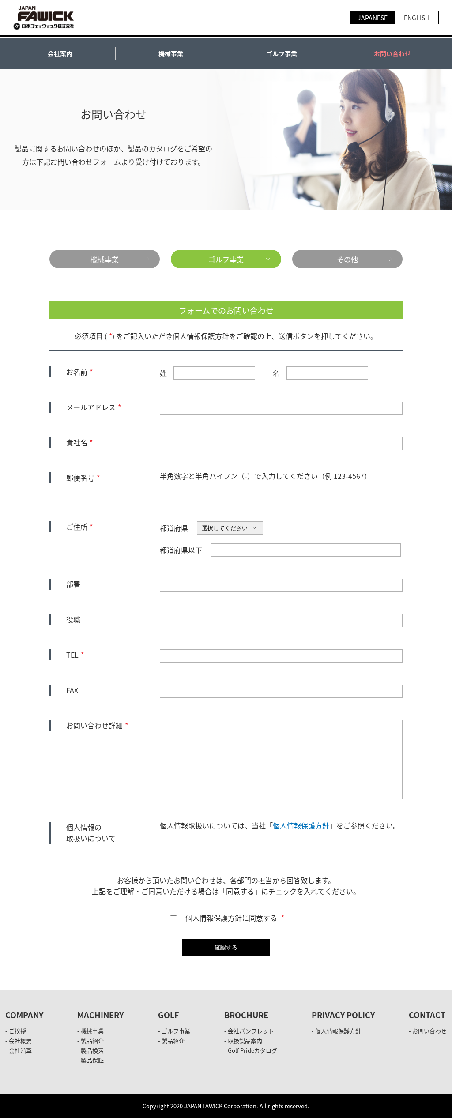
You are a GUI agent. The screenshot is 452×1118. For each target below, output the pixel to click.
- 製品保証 (90, 1060)
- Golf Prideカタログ (250, 1050)
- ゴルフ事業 (174, 1031)
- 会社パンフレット (249, 1031)
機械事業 (170, 53)
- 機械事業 (90, 1031)
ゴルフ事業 (281, 53)
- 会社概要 (18, 1040)
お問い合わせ (392, 53)
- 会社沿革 (18, 1050)
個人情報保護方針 (301, 825)
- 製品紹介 (90, 1040)
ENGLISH (416, 17)
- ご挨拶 (15, 1031)
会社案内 (60, 53)
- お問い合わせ (428, 1031)
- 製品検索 (90, 1050)
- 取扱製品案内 (243, 1040)
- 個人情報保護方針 (336, 1031)
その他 (347, 259)
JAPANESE (373, 17)
